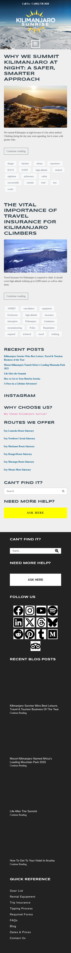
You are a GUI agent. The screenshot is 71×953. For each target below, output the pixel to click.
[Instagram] (30, 610)
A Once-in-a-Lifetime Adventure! (20, 383)
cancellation (28, 308)
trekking (55, 334)
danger (10, 163)
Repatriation (48, 327)
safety (44, 176)
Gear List (16, 890)
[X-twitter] (30, 622)
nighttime (11, 176)
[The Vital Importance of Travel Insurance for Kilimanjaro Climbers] (35, 255)
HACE (10, 170)
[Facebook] (18, 610)
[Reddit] (18, 634)
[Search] (57, 551)
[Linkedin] (18, 622)
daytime (25, 163)
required (11, 334)
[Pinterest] (30, 634)
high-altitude (41, 170)
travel (41, 334)
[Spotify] (53, 610)
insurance (49, 315)
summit (30, 182)
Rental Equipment (22, 896)
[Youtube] (41, 610)
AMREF (11, 308)
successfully (13, 182)
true (55, 182)
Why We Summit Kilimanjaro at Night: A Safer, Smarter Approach (31, 68)
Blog (13, 926)
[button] (35, 44)
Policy (33, 327)
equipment (47, 308)
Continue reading (16, 151)
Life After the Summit (15, 373)
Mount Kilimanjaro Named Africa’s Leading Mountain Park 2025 (31, 760)
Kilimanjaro (30, 321)
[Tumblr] (41, 634)
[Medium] (53, 634)
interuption (12, 321)
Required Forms (21, 914)
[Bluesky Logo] (53, 622)
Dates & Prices (20, 932)
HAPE (25, 170)
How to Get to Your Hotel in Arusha (22, 378)
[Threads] (41, 622)
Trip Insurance (20, 902)
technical (27, 334)
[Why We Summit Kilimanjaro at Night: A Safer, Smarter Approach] (35, 106)
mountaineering (14, 327)
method (58, 170)
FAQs (14, 920)
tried (43, 182)
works (10, 189)
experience (55, 163)
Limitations (49, 321)
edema (39, 163)
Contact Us (18, 938)
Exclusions (12, 315)
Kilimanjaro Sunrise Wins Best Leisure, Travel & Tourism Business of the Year (34, 707)
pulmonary (29, 176)
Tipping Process (21, 908)
